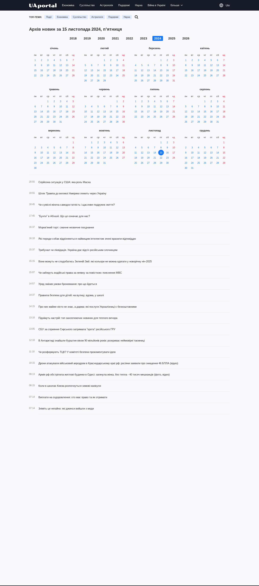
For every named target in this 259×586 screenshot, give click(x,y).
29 (104, 80)
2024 (157, 38)
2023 (143, 38)
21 (73, 70)
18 (54, 70)
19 (60, 70)
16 (41, 70)
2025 (171, 38)
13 (67, 65)
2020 (101, 38)
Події (49, 17)
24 (48, 75)
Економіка (68, 5)
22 (35, 75)
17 (48, 70)
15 (35, 70)
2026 (185, 38)
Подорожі (124, 5)
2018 (73, 38)
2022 (129, 38)
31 (173, 80)
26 (60, 75)
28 (73, 75)
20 (67, 70)
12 (60, 65)
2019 (87, 38)
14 (73, 65)
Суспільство (87, 5)
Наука (138, 5)
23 (41, 75)
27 (67, 75)
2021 (115, 38)
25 (54, 75)
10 (48, 65)
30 (167, 80)
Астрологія (106, 5)
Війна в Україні (156, 5)
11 (54, 65)
